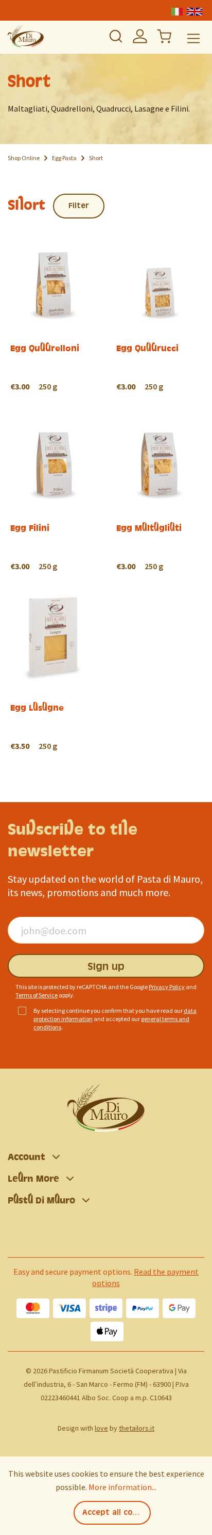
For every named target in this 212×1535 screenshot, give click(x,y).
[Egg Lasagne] (53, 596)
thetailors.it (136, 1428)
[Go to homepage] (26, 36)
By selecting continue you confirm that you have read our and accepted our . (115, 1019)
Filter (78, 206)
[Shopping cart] (164, 36)
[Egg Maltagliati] (159, 416)
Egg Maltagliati (149, 528)
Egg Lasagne (37, 707)
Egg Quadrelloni (44, 348)
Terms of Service (36, 995)
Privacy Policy (167, 987)
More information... (122, 1487)
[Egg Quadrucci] (159, 237)
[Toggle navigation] (193, 37)
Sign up (106, 967)
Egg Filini (29, 528)
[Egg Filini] (53, 416)
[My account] (140, 36)
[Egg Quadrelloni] (53, 237)
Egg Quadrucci (147, 348)
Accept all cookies (116, 1513)
